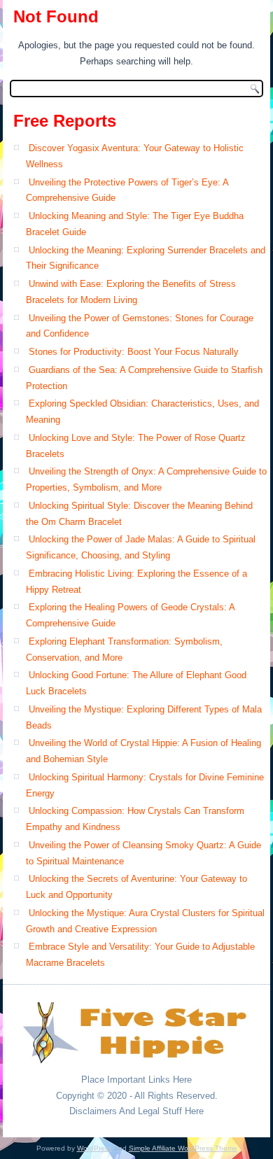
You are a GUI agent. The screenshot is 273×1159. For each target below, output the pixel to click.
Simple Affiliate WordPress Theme (183, 1148)
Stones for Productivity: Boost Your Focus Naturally (134, 351)
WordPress (94, 1148)
